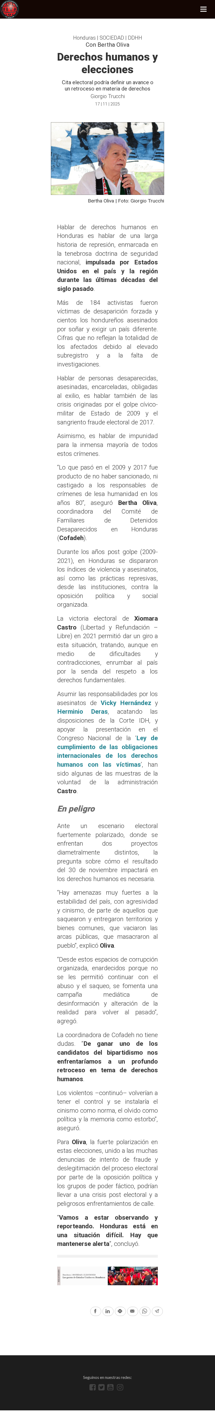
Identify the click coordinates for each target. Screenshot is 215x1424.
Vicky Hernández (126, 703)
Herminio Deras (82, 711)
